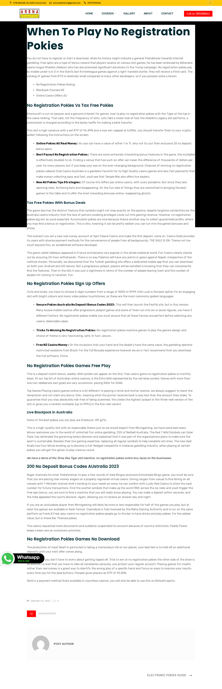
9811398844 (94, 3)
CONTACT (167, 13)
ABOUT (148, 13)
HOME (89, 13)
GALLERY (129, 13)
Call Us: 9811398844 (198, 13)
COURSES (108, 13)
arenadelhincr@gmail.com (67, 3)
